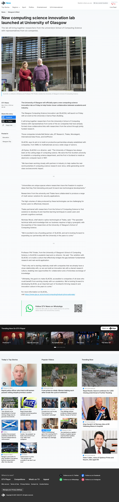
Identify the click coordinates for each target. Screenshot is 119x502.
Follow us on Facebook (92, 475)
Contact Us (34, 484)
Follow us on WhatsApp (71, 479)
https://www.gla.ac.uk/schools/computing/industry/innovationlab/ (50, 294)
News (3, 12)
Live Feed (113, 7)
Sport (24, 7)
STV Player (6, 479)
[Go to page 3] (58, 347)
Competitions (19, 479)
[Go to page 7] (64, 347)
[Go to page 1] (55, 347)
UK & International (56, 7)
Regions (15, 7)
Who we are (5, 484)
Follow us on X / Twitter (71, 475)
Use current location (101, 3)
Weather (80, 3)
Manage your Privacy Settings (12, 490)
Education (6, 137)
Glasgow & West (14, 12)
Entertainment (42, 7)
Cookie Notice (44, 484)
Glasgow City (7, 141)
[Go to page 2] (57, 347)
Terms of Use (15, 484)
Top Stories (5, 7)
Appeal (46, 479)
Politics (31, 7)
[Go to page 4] (60, 347)
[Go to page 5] (61, 347)
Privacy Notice (25, 484)
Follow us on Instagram (93, 479)
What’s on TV (34, 479)
